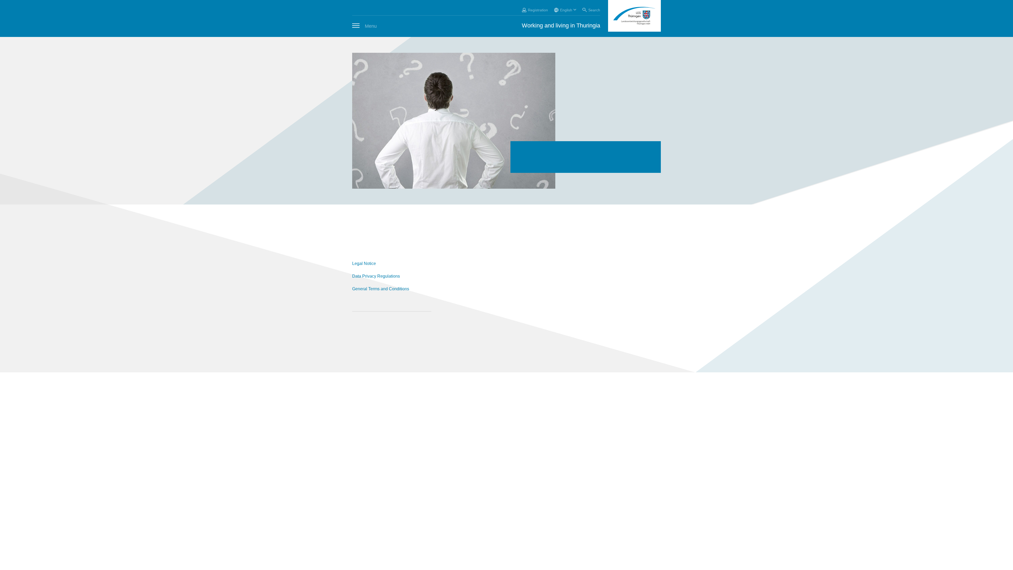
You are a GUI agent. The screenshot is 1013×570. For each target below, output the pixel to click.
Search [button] (594, 10)
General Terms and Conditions (380, 289)
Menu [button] (371, 26)
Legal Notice (364, 263)
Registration (538, 10)
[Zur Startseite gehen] (634, 16)
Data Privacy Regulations (376, 276)
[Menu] (356, 25)
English (566, 10)
